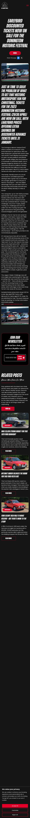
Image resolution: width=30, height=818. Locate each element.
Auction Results (7, 425)
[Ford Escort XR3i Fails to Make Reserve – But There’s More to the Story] (15, 504)
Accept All (15, 806)
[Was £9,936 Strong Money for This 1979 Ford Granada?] (15, 420)
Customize (15, 810)
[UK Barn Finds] (4, 5)
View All (7, 409)
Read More (8, 451)
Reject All (15, 815)
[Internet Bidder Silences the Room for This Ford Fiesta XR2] (15, 462)
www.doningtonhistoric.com (13, 304)
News (15, 53)
